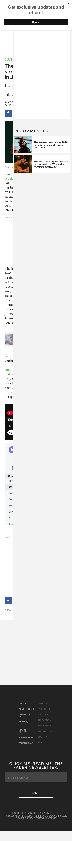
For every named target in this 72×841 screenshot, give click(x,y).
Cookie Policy (23, 730)
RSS (40, 742)
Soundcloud (45, 731)
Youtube (43, 714)
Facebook (44, 708)
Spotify (42, 736)
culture (11, 59)
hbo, (8, 609)
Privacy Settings (35, 815)
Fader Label (26, 737)
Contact (24, 703)
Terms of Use (24, 715)
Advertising (26, 708)
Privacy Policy (23, 723)
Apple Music (45, 725)
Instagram (45, 719)
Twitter (43, 703)
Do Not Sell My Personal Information (41, 817)
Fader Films (26, 742)
